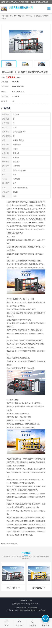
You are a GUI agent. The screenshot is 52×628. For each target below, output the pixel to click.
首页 (11, 16)
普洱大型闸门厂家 (38, 588)
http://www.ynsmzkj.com (9, 544)
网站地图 (42, 610)
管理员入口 (34, 610)
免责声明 (27, 610)
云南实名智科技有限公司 (21, 607)
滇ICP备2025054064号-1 (33, 604)
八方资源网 (19, 610)
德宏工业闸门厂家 (13, 588)
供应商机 (17, 16)
